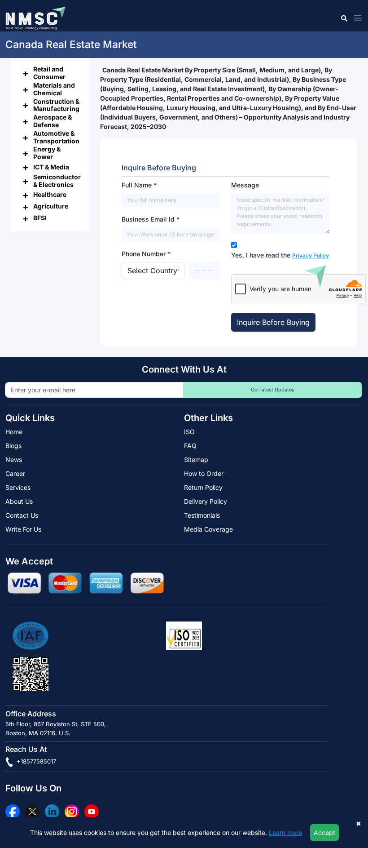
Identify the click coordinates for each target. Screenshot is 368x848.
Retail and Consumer (49, 72)
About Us (19, 501)
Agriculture (50, 206)
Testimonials (202, 515)
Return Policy (203, 487)
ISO (189, 431)
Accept (324, 832)
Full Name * (139, 185)
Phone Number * (146, 254)
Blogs (13, 445)
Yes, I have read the (280, 255)
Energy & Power (47, 152)
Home (13, 431)
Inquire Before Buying (273, 322)
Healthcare (49, 194)
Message (245, 185)
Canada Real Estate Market (71, 44)
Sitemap (196, 459)
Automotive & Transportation (56, 137)
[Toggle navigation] (356, 18)
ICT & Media (51, 167)
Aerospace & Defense (52, 121)
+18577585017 (35, 761)
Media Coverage (208, 529)
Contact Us (21, 515)
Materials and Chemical (54, 89)
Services (18, 487)
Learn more (285, 832)
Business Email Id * (151, 219)
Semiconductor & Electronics (57, 180)
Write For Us (23, 529)
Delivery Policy (205, 501)
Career (15, 473)
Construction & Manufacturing (56, 105)
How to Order (203, 473)
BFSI (40, 218)
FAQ (190, 445)
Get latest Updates (272, 389)
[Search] (343, 18)
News (13, 459)
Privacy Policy (310, 255)
